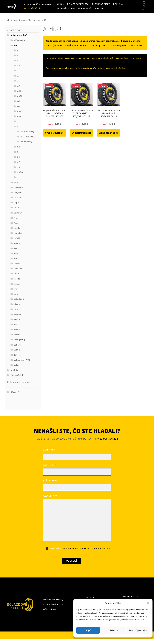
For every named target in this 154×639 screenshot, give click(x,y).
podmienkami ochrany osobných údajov (86, 548)
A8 (18, 85)
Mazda (17, 278)
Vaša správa (50, 495)
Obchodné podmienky (53, 599)
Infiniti (17, 238)
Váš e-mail (49, 464)
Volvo (16, 365)
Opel (16, 309)
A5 (18, 70)
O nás (60, 4)
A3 (18, 60)
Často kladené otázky (53, 604)
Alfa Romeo (19, 40)
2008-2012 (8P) (27, 136)
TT (18, 177)
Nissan (17, 304)
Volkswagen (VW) (22, 360)
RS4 (19, 116)
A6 (18, 75)
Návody (14, 392)
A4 (18, 65)
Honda (17, 228)
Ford (16, 223)
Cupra (16, 202)
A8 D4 (19, 91)
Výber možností (54, 132)
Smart (17, 334)
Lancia (17, 263)
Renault (17, 319)
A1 (18, 50)
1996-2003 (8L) (27, 131)
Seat (16, 324)
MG (15, 288)
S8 (18, 167)
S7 (18, 162)
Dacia (16, 207)
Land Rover (19, 268)
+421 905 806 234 (32, 8)
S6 (18, 157)
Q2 (18, 101)
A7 (18, 80)
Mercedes (18, 284)
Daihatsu (18, 212)
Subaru (17, 344)
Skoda (17, 329)
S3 (18, 126)
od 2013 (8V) (26, 141)
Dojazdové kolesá (77, 4)
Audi (40, 20)
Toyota (17, 354)
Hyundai (18, 233)
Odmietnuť (113, 630)
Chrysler (18, 192)
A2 (18, 55)
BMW (16, 182)
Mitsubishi (19, 299)
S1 (18, 121)
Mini (16, 294)
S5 (18, 151)
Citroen (17, 197)
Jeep (16, 248)
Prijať (88, 630)
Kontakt (100, 8)
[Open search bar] (144, 2)
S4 (18, 146)
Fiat (16, 218)
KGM (16, 253)
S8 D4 (19, 172)
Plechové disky (101, 4)
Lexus (16, 273)
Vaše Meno (49, 450)
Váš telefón (51, 480)
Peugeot (18, 314)
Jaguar (17, 243)
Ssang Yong (19, 339)
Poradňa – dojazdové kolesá (74, 8)
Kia (15, 258)
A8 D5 (19, 96)
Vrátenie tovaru (50, 609)
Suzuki (17, 349)
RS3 (19, 111)
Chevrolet (18, 187)
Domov (14, 20)
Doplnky (118, 4)
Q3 (18, 106)
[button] (147, 603)
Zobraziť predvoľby (138, 630)
